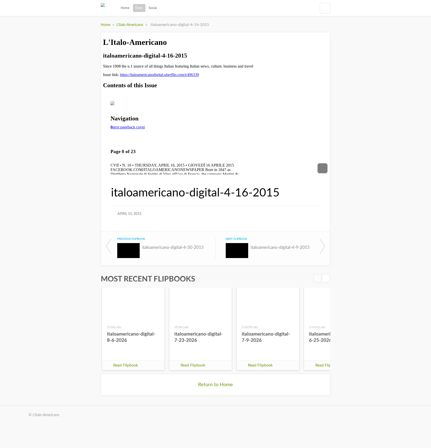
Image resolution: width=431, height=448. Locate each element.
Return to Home (215, 384)
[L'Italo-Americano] (103, 8)
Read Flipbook (125, 365)
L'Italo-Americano (130, 25)
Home (125, 7)
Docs (139, 7)
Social (153, 7)
